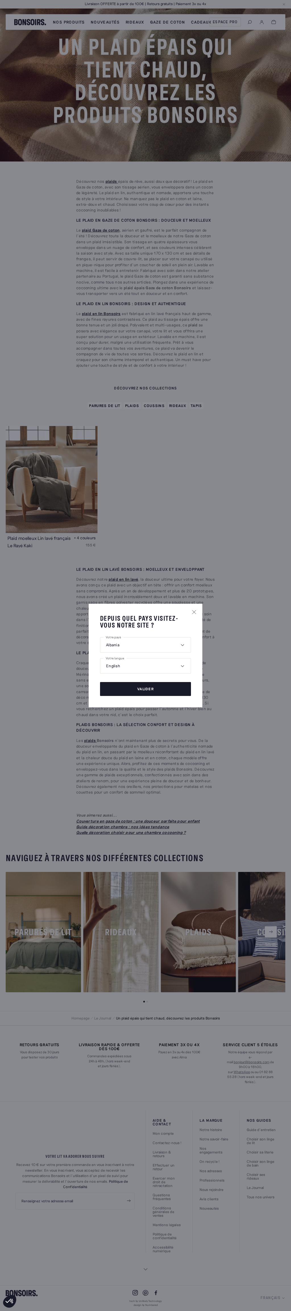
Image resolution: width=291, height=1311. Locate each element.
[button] (9, 1301)
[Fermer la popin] (194, 612)
